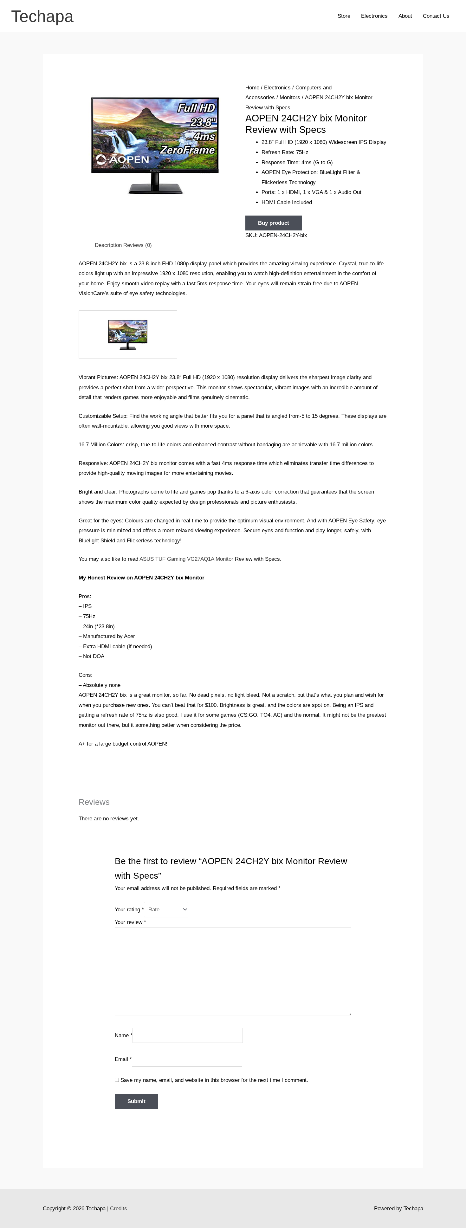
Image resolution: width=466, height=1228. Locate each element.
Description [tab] (108, 245)
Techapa (42, 16)
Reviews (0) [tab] (137, 245)
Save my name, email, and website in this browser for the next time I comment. (214, 1080)
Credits (118, 1208)
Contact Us (436, 16)
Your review (130, 922)
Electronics (374, 16)
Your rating (129, 910)
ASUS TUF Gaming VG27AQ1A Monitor (186, 559)
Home (252, 88)
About (405, 16)
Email (123, 1059)
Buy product (273, 223)
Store (344, 16)
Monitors (290, 97)
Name (124, 1035)
